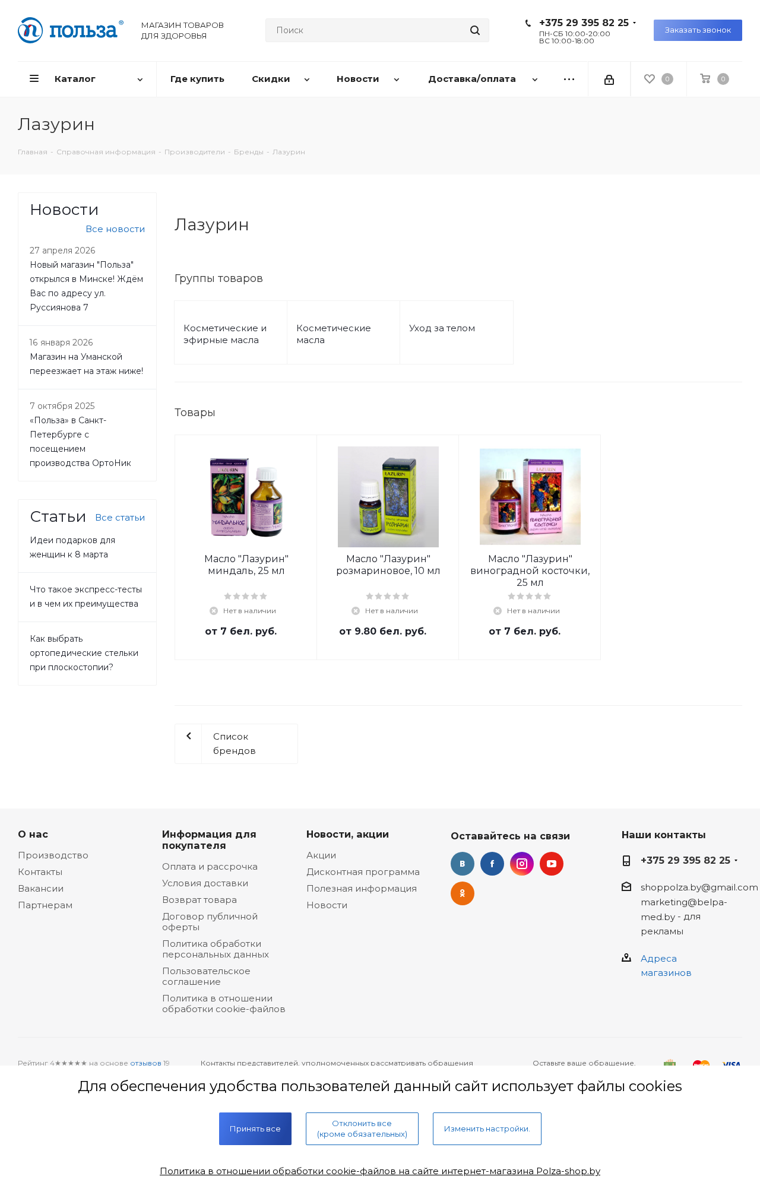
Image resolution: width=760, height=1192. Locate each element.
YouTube (551, 864)
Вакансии (41, 888)
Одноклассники (462, 893)
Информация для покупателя (209, 839)
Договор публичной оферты (210, 922)
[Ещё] (569, 79)
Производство (53, 855)
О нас (33, 834)
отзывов (146, 1062)
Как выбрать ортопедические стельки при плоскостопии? (84, 653)
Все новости (115, 228)
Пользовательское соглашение (206, 976)
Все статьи (120, 517)
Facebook (492, 864)
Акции (321, 855)
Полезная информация (361, 888)
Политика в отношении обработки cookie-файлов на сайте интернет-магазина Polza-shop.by (380, 1171)
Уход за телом (442, 328)
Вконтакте (462, 864)
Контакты (40, 871)
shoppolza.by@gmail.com (699, 887)
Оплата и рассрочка (210, 866)
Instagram (522, 864)
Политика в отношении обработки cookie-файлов (224, 1004)
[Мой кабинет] (609, 79)
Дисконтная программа (363, 871)
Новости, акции (347, 834)
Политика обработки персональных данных (215, 949)
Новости (326, 905)
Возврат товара (199, 899)
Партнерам (45, 905)
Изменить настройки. (487, 1128)
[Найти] (475, 30)
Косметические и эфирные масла (225, 333)
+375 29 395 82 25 (584, 22)
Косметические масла (333, 333)
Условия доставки (205, 883)
